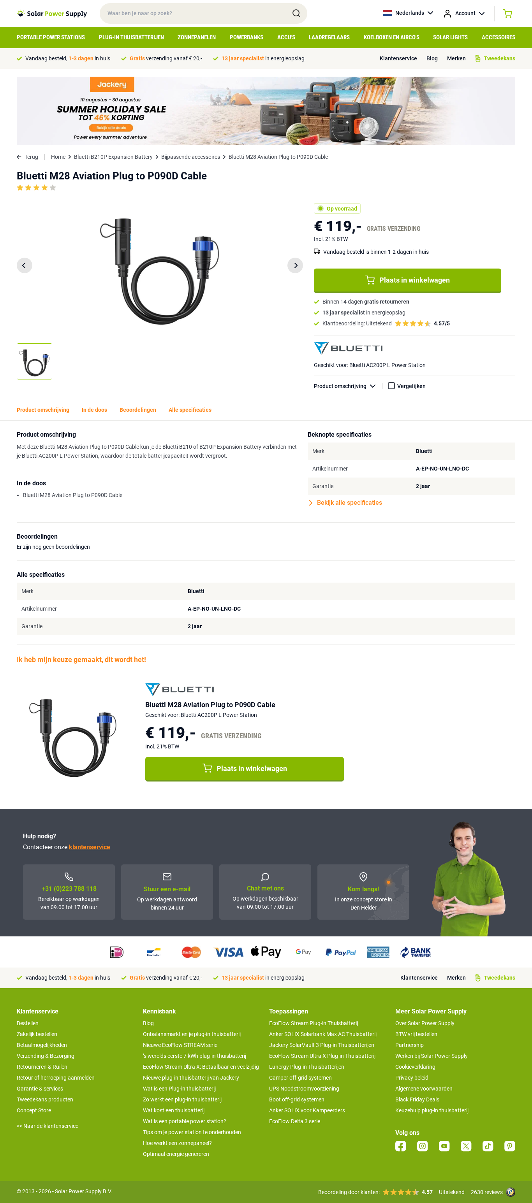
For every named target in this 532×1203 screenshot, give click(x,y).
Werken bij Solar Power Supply (431, 1056)
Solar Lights (450, 37)
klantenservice (89, 847)
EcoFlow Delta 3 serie (294, 1121)
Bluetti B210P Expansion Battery (113, 157)
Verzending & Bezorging (45, 1056)
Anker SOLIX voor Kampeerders (307, 1110)
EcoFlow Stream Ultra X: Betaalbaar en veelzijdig (201, 1067)
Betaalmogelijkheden (42, 1045)
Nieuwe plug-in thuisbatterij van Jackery (191, 1078)
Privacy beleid (411, 1078)
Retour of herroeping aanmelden (56, 1078)
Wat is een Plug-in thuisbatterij (179, 1088)
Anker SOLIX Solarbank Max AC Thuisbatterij (323, 1034)
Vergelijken (411, 386)
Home (58, 157)
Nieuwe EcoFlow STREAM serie (180, 1045)
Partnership (409, 1045)
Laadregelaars (329, 37)
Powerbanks (246, 37)
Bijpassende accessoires (190, 157)
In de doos (94, 410)
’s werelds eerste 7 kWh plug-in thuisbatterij (194, 1056)
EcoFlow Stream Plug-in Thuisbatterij (313, 1023)
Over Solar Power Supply (424, 1023)
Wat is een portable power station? (184, 1121)
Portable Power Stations (51, 37)
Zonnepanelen (197, 37)
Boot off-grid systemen (296, 1099)
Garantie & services (40, 1088)
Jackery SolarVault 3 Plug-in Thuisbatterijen (321, 1045)
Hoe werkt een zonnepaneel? (177, 1143)
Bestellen (28, 1023)
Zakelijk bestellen (37, 1034)
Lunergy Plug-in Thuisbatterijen (306, 1067)
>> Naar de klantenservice (47, 1126)
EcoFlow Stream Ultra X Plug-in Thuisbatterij (322, 1056)
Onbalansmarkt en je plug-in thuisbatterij (192, 1034)
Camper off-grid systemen (300, 1078)
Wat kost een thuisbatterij (173, 1110)
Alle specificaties (190, 410)
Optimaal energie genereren (176, 1154)
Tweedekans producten (45, 1099)
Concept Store (34, 1110)
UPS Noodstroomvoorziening (304, 1088)
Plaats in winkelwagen (414, 280)
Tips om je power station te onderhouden (192, 1132)
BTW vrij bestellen (416, 1034)
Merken (456, 58)
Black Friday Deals (417, 1099)
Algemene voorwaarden (424, 1088)
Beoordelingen (138, 410)
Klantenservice (398, 58)
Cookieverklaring (415, 1067)
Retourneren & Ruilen (42, 1067)
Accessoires (498, 37)
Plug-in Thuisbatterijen (131, 37)
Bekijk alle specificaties (349, 502)
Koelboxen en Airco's (391, 37)
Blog (432, 58)
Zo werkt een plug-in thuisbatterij (182, 1099)
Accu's (286, 37)
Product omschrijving (340, 386)
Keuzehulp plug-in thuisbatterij (432, 1110)
